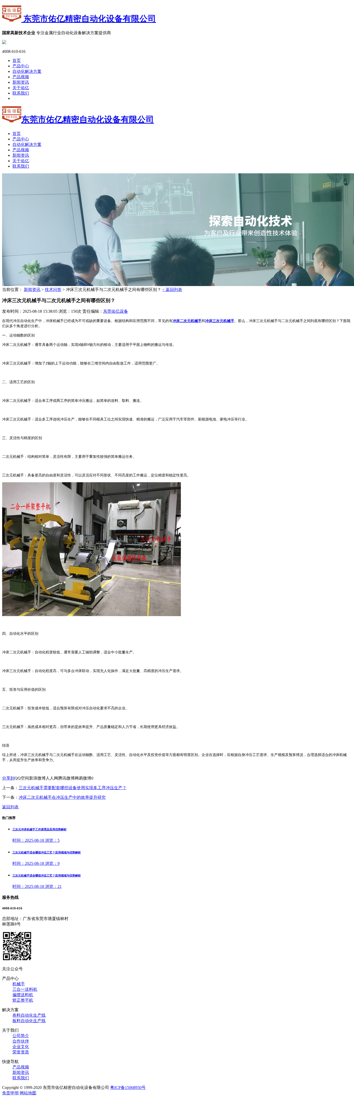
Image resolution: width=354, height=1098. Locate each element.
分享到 (8, 778)
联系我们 (20, 93)
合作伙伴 (20, 1041)
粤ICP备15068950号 (128, 1087)
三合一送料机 (24, 989)
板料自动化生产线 (29, 1020)
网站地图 (28, 1093)
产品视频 (20, 77)
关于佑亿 (20, 87)
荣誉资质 (20, 1052)
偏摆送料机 (22, 995)
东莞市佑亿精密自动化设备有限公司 (88, 18)
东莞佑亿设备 (115, 311)
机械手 (18, 984)
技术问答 (53, 289)
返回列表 (10, 807)
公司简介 (20, 1035)
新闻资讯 (20, 82)
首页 (16, 60)
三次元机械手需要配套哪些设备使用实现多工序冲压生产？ (72, 788)
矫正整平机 (22, 1000)
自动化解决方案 (26, 71)
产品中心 (20, 66)
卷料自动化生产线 (29, 1015)
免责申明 (10, 1093)
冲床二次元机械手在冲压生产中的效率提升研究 (62, 797)
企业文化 (20, 1046)
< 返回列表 (172, 289)
